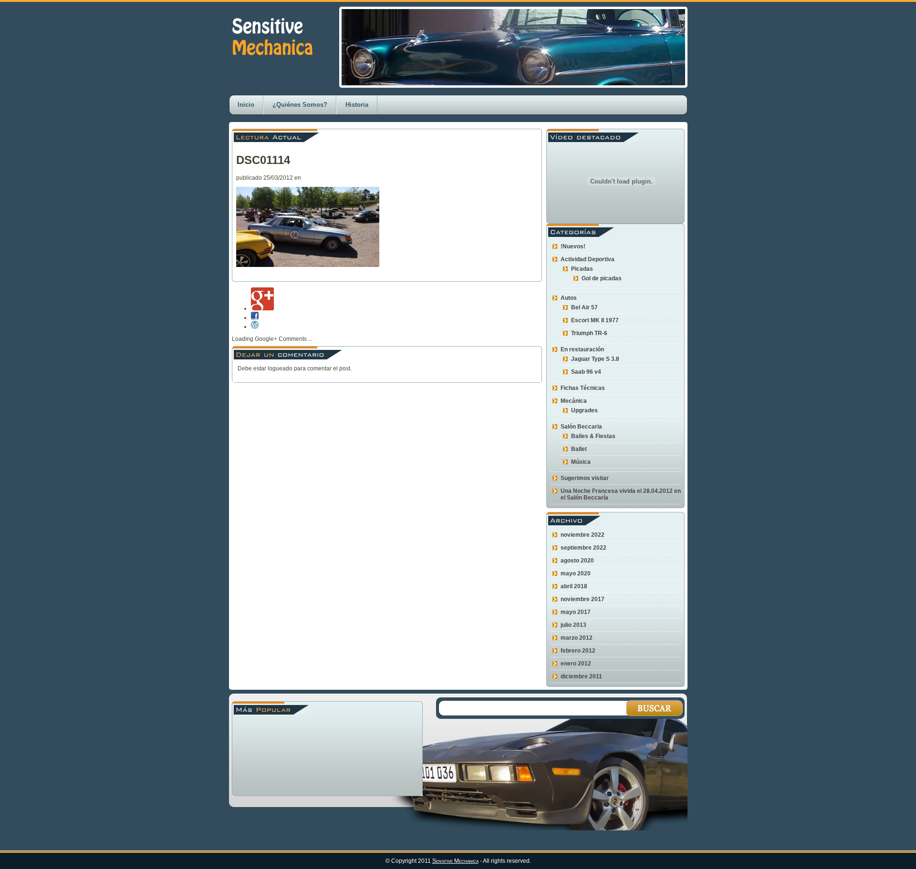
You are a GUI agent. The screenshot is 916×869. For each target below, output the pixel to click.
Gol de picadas (602, 278)
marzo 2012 (577, 637)
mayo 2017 (576, 612)
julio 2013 (573, 625)
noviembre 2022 (582, 535)
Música (581, 462)
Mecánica (574, 401)
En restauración (582, 349)
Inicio (246, 104)
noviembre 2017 (582, 599)
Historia (356, 104)
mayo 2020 (576, 573)
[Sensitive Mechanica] (272, 65)
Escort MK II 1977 (595, 320)
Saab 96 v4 (586, 371)
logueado (280, 368)
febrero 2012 (578, 650)
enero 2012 (576, 663)
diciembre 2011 (581, 676)
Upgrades (584, 410)
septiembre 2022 (583, 547)
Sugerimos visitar (585, 478)
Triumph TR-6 (589, 333)
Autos (569, 298)
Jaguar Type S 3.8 (595, 359)
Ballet (579, 449)
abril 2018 (574, 586)
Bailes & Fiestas (593, 436)
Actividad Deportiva (587, 259)
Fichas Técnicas (583, 388)
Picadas (582, 269)
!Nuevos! (573, 246)
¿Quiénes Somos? (299, 104)
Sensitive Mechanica (455, 861)
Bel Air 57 (584, 307)
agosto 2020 (577, 560)
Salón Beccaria (581, 426)
